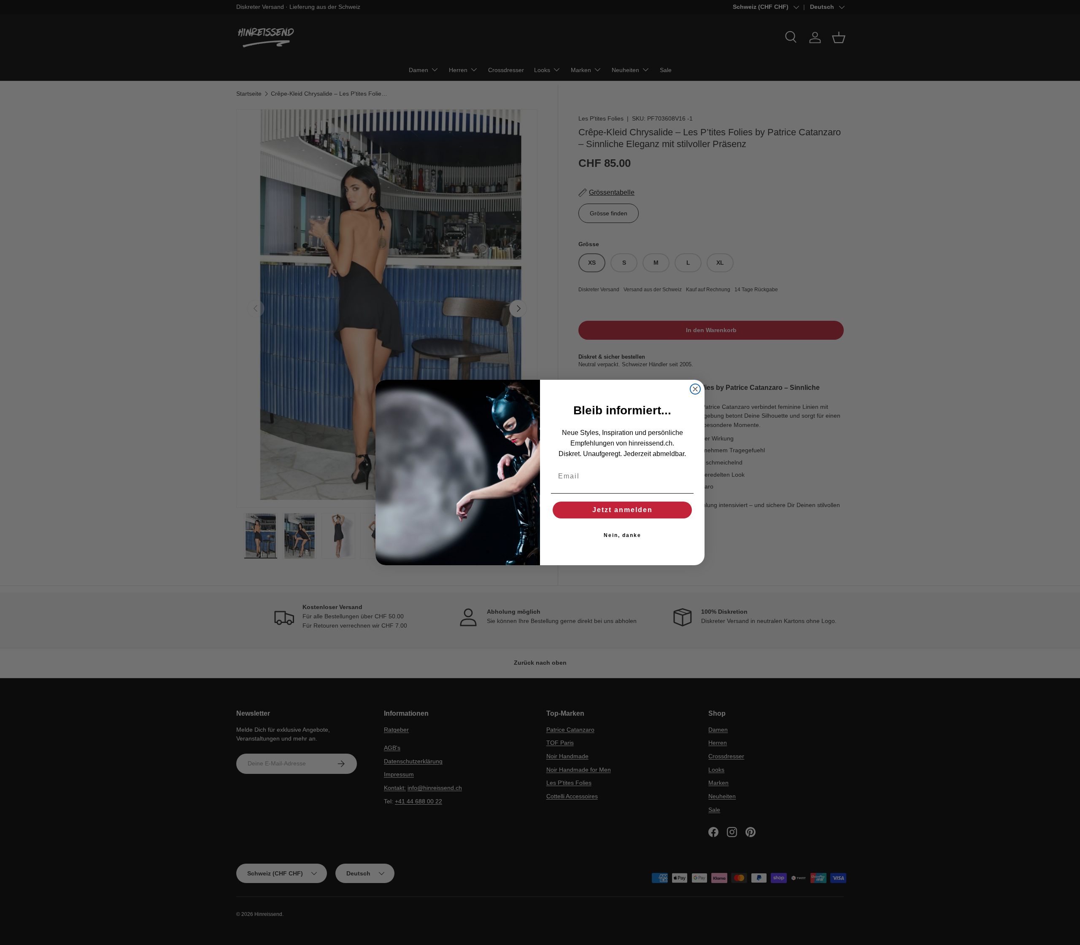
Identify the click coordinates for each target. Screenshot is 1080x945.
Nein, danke (622, 535)
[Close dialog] (695, 389)
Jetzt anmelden (622, 509)
